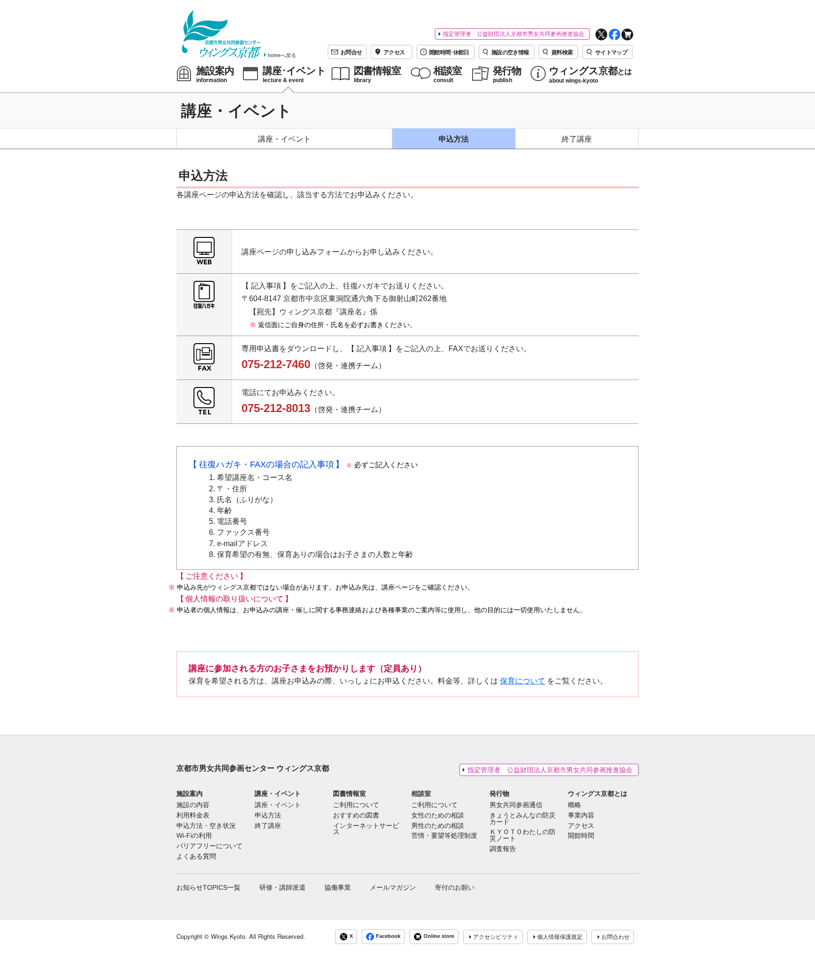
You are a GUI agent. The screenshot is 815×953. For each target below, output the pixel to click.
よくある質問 (196, 856)
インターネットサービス (366, 829)
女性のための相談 (437, 815)
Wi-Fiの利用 (194, 836)
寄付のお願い (454, 887)
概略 (574, 805)
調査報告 (503, 849)
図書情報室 (349, 793)
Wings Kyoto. (229, 936)
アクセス (581, 826)
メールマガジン (393, 887)
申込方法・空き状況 (206, 826)
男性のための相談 (437, 826)
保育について (522, 681)
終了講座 (577, 139)
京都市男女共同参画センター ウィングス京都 (252, 768)
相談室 (421, 793)
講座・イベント (284, 139)
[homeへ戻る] (221, 34)
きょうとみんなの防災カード (523, 819)
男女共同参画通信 (516, 805)
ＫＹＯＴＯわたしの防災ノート (523, 835)
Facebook (388, 936)
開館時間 (581, 836)
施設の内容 (192, 805)
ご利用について (356, 805)
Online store (439, 936)
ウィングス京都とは (597, 793)
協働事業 (337, 887)
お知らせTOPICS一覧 (208, 887)
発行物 (499, 793)
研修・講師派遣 (282, 887)
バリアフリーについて (209, 846)
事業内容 (581, 815)
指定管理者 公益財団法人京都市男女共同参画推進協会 (513, 34)
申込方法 (454, 139)
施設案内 (189, 793)
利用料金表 (192, 815)
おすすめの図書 (356, 815)
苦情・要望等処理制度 (444, 836)
